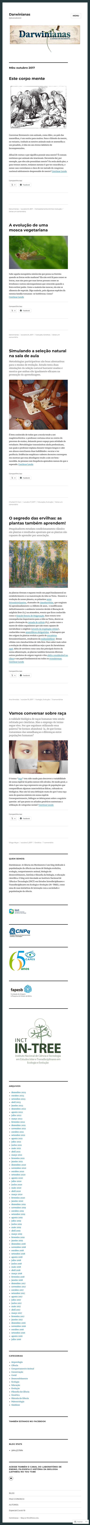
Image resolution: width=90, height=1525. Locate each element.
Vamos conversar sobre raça (37, 713)
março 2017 (16, 1313)
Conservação (17, 1372)
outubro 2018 (17, 1250)
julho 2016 (16, 1339)
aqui (11, 649)
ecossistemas (55, 658)
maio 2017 (16, 1306)
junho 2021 (16, 1145)
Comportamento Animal (44, 209)
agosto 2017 (16, 1296)
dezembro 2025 (18, 1092)
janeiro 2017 (17, 1319)
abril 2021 (15, 1151)
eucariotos (52, 635)
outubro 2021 (17, 1132)
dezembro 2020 (18, 1165)
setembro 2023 (18, 1099)
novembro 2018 (18, 1247)
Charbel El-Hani (15, 502)
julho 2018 (16, 1260)
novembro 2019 (18, 1207)
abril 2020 (16, 1191)
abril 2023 (16, 1102)
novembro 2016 (18, 1326)
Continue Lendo (59, 171)
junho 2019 (16, 1224)
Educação (41, 502)
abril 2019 (16, 1230)
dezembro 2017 (18, 1283)
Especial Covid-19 (17, 1510)
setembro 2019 (18, 1214)
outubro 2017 (17, 1290)
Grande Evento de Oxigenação (30, 616)
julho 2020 (16, 1181)
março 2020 (16, 1194)
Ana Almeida (14, 699)
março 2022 (16, 1118)
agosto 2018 (16, 1257)
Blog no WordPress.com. (30, 1518)
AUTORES (13, 1505)
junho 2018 (16, 1263)
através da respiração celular (45, 629)
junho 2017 (16, 1303)
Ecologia (39, 699)
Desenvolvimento (19, 1378)
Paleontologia (17, 1401)
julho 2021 (16, 1142)
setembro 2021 (18, 1135)
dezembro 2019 (18, 1204)
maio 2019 (16, 1227)
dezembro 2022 (18, 1109)
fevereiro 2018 (17, 1277)
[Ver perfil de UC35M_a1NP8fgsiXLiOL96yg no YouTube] (11, 1478)
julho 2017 (16, 1300)
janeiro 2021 (17, 1161)
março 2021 (16, 1155)
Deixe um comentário (17, 211)
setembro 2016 (18, 1333)
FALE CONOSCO (16, 1499)
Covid (14, 1375)
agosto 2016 (17, 1336)
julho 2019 (16, 1221)
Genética (46, 335)
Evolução (58, 209)
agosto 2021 (16, 1138)
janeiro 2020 (17, 1201)
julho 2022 (16, 1115)
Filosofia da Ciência (20, 1392)
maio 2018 (16, 1267)
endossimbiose (48, 639)
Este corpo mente (27, 78)
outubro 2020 (17, 1171)
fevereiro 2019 (18, 1237)
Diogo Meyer (14, 842)
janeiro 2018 (17, 1280)
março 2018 (16, 1273)
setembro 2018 (18, 1254)
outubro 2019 (17, 1211)
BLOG (11, 1493)
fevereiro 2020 (18, 1198)
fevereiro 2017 (17, 1316)
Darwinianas (19, 14)
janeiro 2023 (17, 1105)
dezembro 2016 (18, 1323)
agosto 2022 (17, 1112)
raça (20, 778)
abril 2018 (15, 1270)
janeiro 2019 (17, 1240)
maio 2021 (16, 1148)
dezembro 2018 (18, 1244)
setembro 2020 (18, 1174)
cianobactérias (46, 602)
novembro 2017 (18, 1286)
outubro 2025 (17, 1095)
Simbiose (15, 1405)
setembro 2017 (18, 1293)
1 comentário (48, 842)
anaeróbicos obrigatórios (37, 632)
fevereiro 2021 (17, 1158)
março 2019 (16, 1234)
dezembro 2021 (18, 1125)
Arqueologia (17, 1362)
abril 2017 (15, 1310)
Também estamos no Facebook (27, 1421)
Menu (76, 16)
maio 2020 (16, 1188)
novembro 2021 (18, 1128)
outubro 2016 (17, 1329)
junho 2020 (16, 1184)
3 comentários (57, 699)
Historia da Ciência (20, 1398)
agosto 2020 (17, 1178)
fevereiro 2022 (18, 1122)
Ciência (14, 1365)
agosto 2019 (17, 1217)
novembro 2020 (18, 1168)
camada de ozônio (36, 622)
